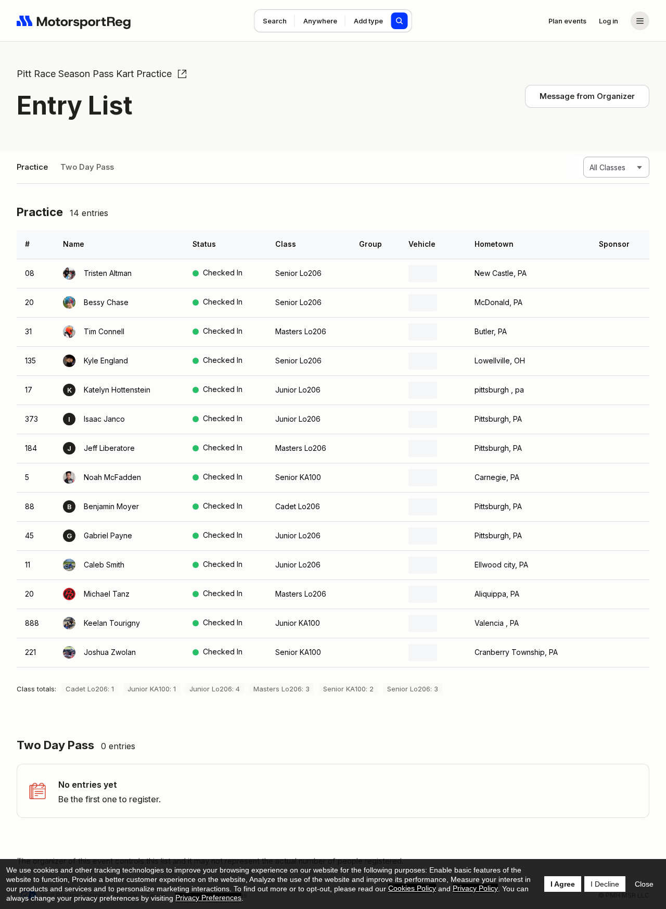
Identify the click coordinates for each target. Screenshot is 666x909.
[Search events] (399, 20)
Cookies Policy (412, 888)
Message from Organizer (587, 96)
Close (644, 884)
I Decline (605, 884)
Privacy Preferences (208, 897)
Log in (608, 21)
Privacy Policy (475, 888)
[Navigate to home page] (74, 20)
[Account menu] (640, 20)
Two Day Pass (87, 167)
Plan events (567, 21)
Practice (32, 167)
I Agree (562, 884)
